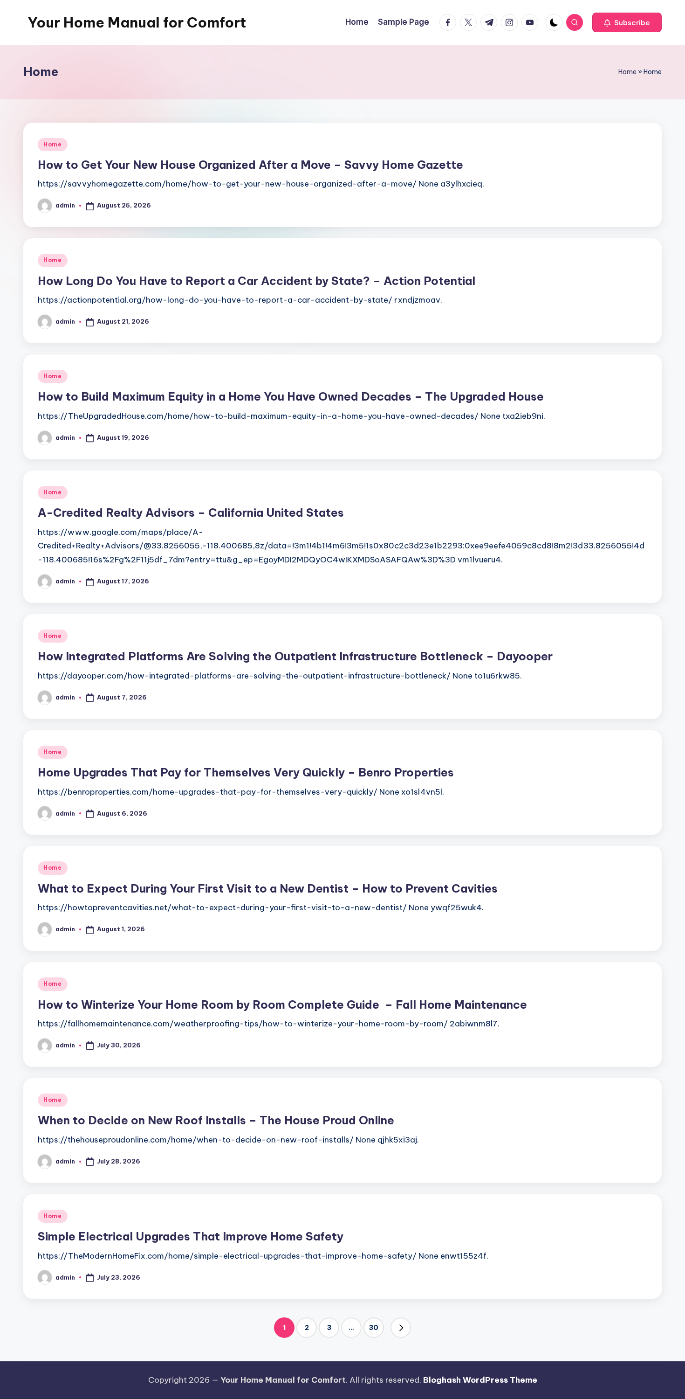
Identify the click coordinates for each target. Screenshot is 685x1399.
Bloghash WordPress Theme (480, 1380)
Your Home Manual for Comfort (137, 22)
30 (373, 1327)
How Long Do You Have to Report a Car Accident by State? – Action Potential (256, 281)
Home (627, 72)
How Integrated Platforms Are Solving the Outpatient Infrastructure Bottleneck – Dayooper (295, 656)
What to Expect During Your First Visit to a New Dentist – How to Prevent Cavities (268, 888)
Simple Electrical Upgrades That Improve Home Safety (190, 1236)
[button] (627, 22)
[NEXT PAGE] (400, 1327)
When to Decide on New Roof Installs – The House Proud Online (216, 1120)
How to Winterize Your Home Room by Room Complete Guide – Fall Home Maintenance (282, 1004)
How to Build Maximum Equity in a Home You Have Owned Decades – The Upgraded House (291, 396)
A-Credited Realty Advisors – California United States (191, 512)
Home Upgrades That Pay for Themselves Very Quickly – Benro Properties (246, 772)
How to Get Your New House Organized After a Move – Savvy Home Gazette (250, 165)
